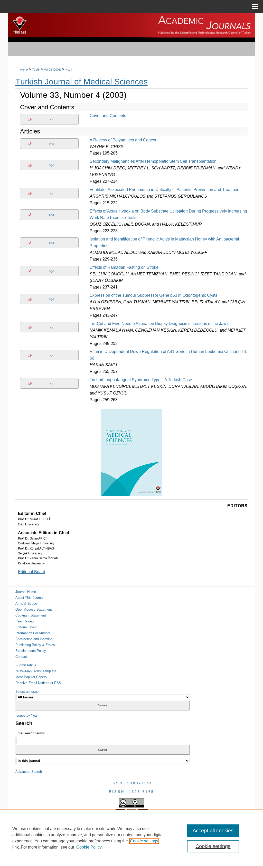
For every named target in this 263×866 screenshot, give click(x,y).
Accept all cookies (213, 830)
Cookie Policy (89, 847)
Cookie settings (144, 841)
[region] (131, 838)
